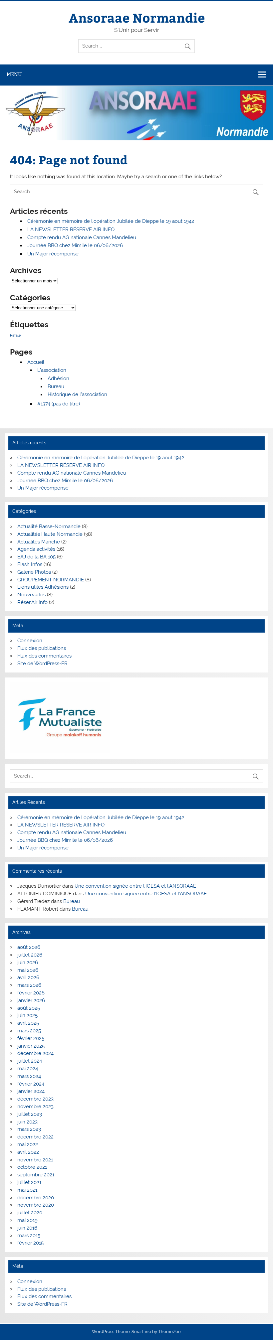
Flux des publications (41, 648)
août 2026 (28, 947)
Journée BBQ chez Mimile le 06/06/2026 (75, 245)
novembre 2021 (35, 1160)
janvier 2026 (31, 1000)
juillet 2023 (29, 1114)
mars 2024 (29, 1076)
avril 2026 (28, 977)
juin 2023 (27, 1122)
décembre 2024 (35, 1053)
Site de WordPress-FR (42, 664)
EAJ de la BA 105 (36, 557)
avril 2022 (28, 1152)
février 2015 (30, 1243)
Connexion (29, 641)
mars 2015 (28, 1236)
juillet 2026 (29, 955)
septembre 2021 (35, 1175)
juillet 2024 (29, 1061)
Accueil (35, 362)
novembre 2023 (35, 1107)
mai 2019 (27, 1220)
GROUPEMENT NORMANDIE (50, 580)
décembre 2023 (35, 1099)
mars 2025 (29, 1031)
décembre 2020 (35, 1198)
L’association (51, 370)
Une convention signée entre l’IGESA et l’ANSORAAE (135, 886)
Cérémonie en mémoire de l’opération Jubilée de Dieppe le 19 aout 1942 (110, 221)
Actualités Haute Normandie (50, 534)
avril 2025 (28, 1023)
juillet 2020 (29, 1213)
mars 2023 (29, 1129)
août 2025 (28, 1008)
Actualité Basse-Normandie (49, 526)
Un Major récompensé (53, 254)
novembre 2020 (35, 1205)
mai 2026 (27, 970)
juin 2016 (27, 1228)
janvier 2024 (31, 1091)
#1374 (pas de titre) (58, 404)
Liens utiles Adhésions (43, 587)
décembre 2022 (35, 1137)
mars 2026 (29, 985)
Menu (14, 74)
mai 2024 (27, 1069)
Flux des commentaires (44, 656)
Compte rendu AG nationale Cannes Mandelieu (81, 237)
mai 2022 (27, 1144)
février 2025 (30, 1038)
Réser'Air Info (32, 602)
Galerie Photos (34, 572)
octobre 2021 (32, 1167)
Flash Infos (29, 564)
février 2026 (31, 993)
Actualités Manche (38, 542)
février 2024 (30, 1084)
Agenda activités (36, 549)
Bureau (56, 386)
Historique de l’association (77, 394)
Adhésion (58, 378)
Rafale (15, 335)
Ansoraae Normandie (137, 17)
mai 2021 (27, 1190)
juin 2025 (27, 1015)
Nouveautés (31, 595)
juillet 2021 (29, 1182)
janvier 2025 (31, 1046)
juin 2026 (27, 963)
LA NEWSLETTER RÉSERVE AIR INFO (71, 229)
